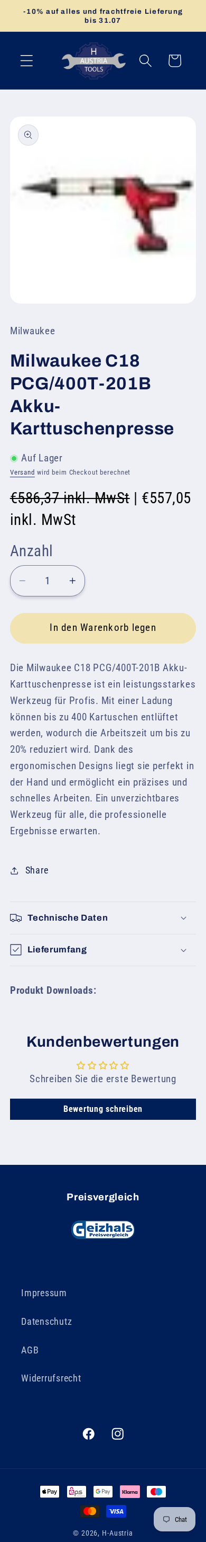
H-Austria (117, 1533)
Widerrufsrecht (51, 1378)
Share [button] (37, 870)
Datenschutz (46, 1321)
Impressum (44, 1293)
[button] (26, 60)
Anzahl (31, 551)
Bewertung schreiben (103, 1109)
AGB (30, 1350)
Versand (22, 472)
